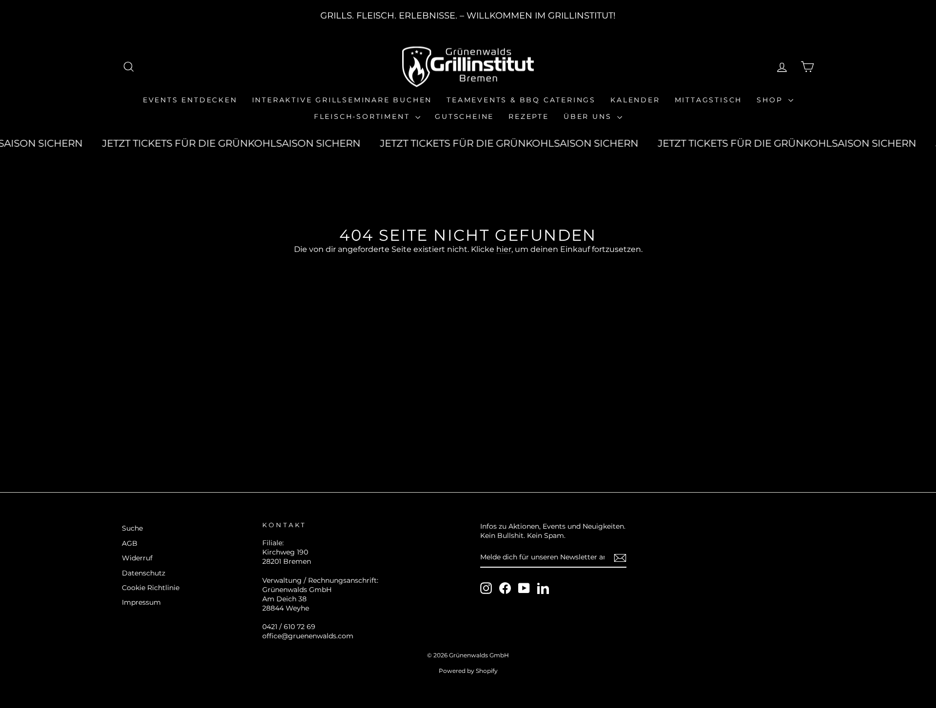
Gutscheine (464, 116)
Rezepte (528, 116)
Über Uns (589, 116)
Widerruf (137, 558)
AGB (129, 543)
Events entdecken (190, 100)
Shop (771, 100)
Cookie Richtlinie (150, 588)
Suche (132, 528)
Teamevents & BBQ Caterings (521, 100)
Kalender (635, 100)
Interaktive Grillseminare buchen (342, 100)
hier (503, 249)
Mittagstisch (708, 100)
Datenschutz (143, 573)
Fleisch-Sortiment (363, 116)
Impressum (141, 602)
